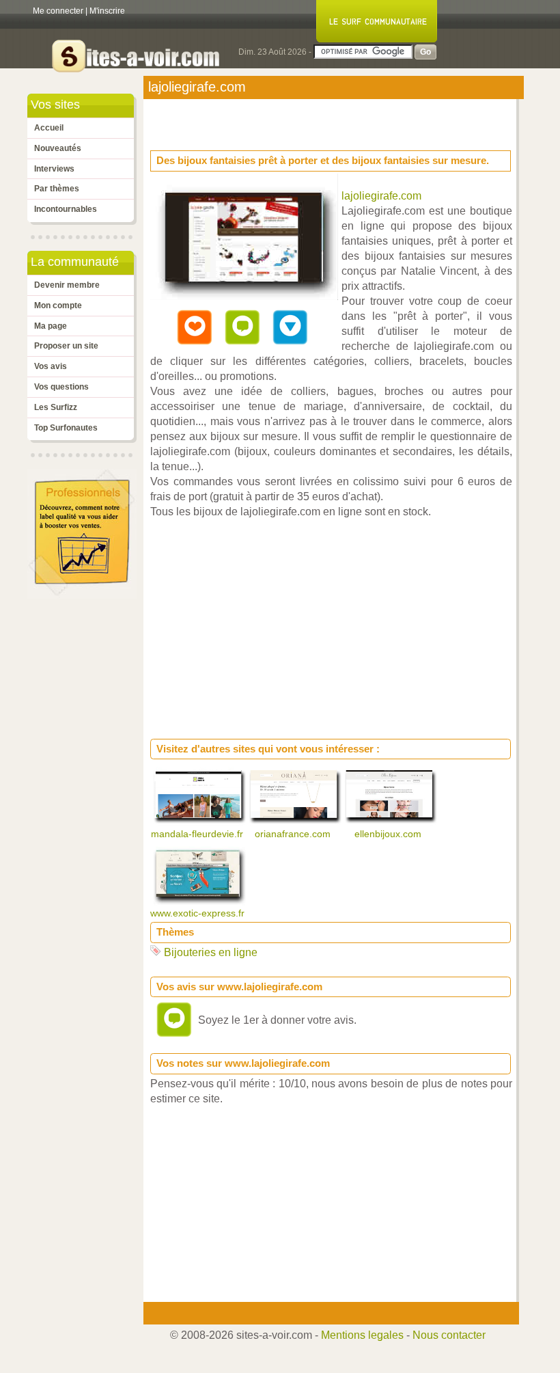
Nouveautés (57, 148)
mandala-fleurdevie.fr (198, 833)
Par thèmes (56, 188)
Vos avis (50, 366)
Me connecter (58, 11)
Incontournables (65, 209)
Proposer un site (66, 346)
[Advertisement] (259, 120)
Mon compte (58, 305)
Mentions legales (362, 1335)
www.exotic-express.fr (198, 913)
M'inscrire (107, 11)
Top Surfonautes (66, 428)
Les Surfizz (55, 407)
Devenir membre (67, 285)
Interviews (54, 169)
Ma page (50, 326)
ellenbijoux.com (389, 833)
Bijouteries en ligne (210, 952)
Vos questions (61, 387)
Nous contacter (449, 1335)
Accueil (49, 128)
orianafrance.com (294, 833)
